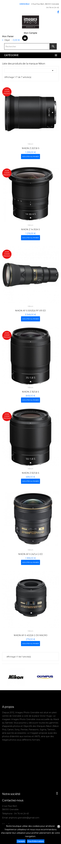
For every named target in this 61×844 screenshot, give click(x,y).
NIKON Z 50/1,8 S (30, 473)
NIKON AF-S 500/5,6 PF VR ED (30, 310)
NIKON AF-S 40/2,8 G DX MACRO (30, 635)
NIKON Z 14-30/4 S (30, 229)
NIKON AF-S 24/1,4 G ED (30, 554)
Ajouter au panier (30, 156)
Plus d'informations (36, 841)
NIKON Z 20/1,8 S (30, 148)
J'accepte (21, 841)
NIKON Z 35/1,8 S (30, 392)
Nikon (30, 144)
